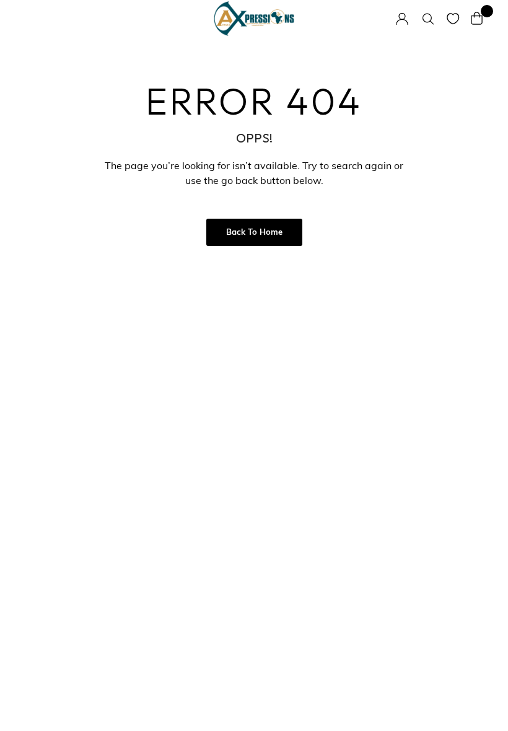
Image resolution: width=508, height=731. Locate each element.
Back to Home (254, 233)
